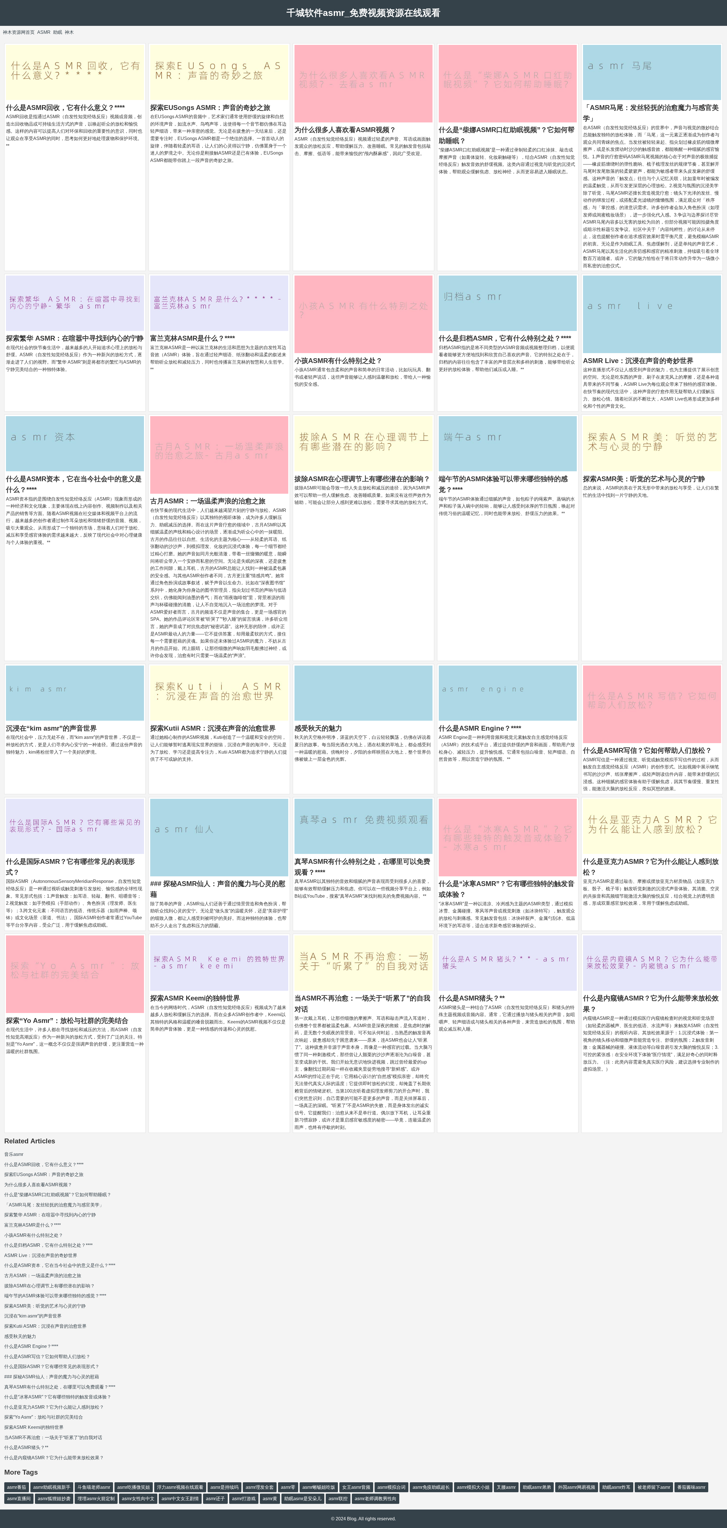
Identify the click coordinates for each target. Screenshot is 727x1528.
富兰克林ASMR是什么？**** (192, 338)
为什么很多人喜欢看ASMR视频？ (345, 130)
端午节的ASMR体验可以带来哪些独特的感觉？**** (55, 1295)
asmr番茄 (16, 1487)
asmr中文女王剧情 (180, 1498)
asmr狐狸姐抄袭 (54, 1498)
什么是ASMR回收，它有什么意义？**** (65, 107)
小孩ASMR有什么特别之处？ (338, 360)
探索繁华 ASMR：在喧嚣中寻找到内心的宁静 (75, 338)
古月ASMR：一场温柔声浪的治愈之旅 (208, 501)
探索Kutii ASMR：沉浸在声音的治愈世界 (213, 728)
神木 (69, 32)
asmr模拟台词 (391, 1487)
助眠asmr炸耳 (616, 1487)
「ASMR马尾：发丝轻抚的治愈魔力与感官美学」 (54, 1204)
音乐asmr (13, 1154)
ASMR (44, 32)
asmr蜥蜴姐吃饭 (318, 1487)
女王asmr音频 (356, 1487)
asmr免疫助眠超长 (431, 1487)
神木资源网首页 (19, 32)
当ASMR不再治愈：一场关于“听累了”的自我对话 (53, 1437)
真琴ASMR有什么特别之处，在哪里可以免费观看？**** (59, 1387)
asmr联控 (338, 1498)
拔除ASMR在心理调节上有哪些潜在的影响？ (362, 479)
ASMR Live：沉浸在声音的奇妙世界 (638, 360)
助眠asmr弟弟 (537, 1487)
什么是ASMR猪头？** (472, 998)
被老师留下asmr (654, 1487)
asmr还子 (215, 1498)
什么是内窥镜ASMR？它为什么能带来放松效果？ (54, 1457)
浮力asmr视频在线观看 (180, 1487)
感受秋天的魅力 (318, 728)
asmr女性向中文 (138, 1498)
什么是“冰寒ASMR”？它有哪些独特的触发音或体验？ (57, 1396)
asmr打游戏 (244, 1498)
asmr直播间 (19, 1498)
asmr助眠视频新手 (51, 1487)
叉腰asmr (506, 1487)
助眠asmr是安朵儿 (302, 1498)
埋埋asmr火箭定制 (96, 1498)
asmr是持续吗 (224, 1487)
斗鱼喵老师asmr (94, 1487)
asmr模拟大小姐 (473, 1487)
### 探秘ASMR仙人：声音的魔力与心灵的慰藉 (51, 1376)
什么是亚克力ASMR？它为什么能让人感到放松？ (54, 1407)
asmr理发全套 (260, 1487)
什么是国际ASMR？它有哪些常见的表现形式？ (51, 1366)
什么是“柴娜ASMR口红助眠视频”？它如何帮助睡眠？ (57, 1194)
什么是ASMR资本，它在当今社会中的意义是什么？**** (59, 1265)
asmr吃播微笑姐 (133, 1487)
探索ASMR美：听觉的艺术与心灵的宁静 (644, 479)
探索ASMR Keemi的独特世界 (195, 998)
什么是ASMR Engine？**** (480, 728)
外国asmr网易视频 (576, 1487)
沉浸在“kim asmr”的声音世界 (51, 728)
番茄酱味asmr (691, 1487)
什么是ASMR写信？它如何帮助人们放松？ (647, 750)
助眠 (57, 32)
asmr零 (288, 1487)
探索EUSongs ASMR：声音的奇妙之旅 (210, 107)
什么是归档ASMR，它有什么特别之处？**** (505, 338)
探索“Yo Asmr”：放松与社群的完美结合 (67, 1020)
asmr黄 (270, 1498)
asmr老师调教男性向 (375, 1498)
